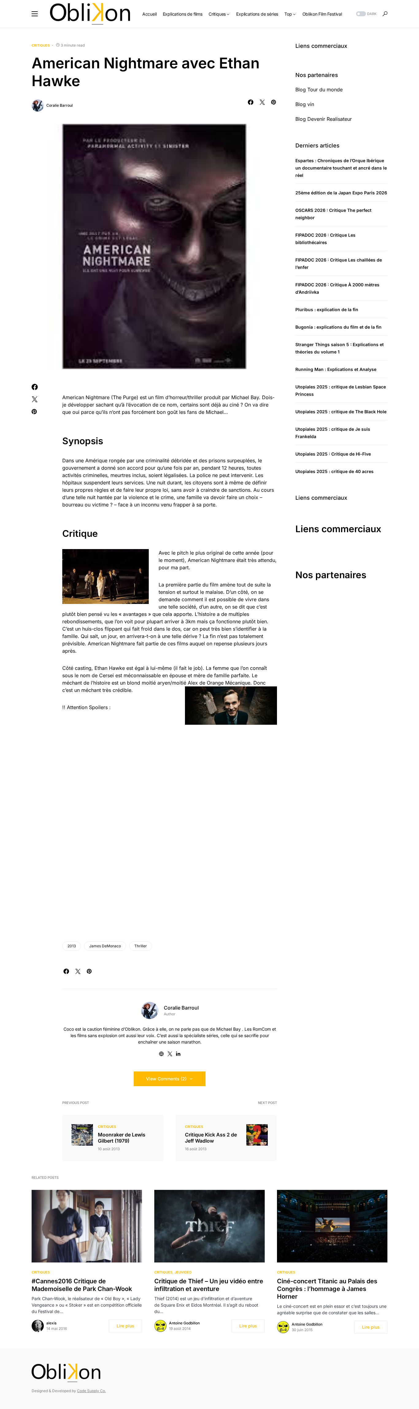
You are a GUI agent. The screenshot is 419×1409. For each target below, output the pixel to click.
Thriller (140, 946)
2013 (71, 946)
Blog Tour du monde (319, 89)
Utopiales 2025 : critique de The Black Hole (340, 411)
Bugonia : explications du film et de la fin (338, 327)
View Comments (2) (166, 1078)
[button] (35, 13)
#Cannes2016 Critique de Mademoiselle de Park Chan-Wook (82, 1285)
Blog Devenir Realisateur (323, 119)
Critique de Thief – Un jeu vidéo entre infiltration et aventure (208, 1285)
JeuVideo (183, 1272)
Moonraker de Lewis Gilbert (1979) (121, 1138)
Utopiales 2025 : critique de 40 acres (334, 471)
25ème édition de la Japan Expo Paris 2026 (341, 192)
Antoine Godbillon (184, 1323)
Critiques (41, 45)
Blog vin (304, 104)
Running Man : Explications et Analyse (335, 369)
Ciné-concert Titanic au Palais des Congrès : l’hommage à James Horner (327, 1288)
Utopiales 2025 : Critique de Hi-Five (333, 453)
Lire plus (125, 1325)
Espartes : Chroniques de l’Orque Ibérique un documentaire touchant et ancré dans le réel (341, 168)
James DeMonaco (105, 946)
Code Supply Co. (91, 1390)
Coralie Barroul (59, 105)
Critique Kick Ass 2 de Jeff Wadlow (211, 1138)
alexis (51, 1323)
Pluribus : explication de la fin (326, 309)
